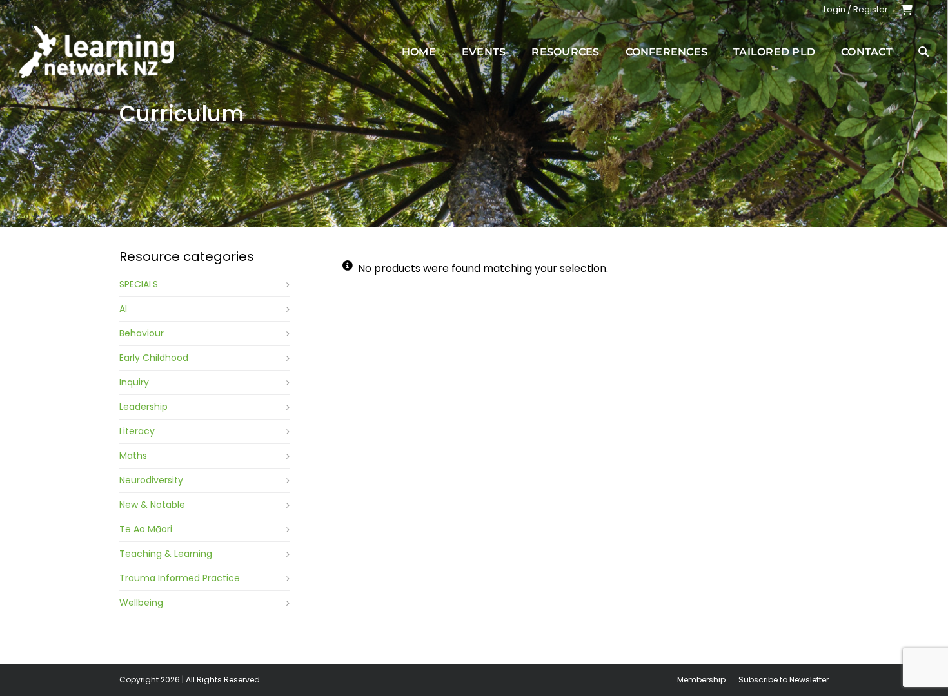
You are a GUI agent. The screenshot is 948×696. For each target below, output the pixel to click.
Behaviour (141, 333)
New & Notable (152, 504)
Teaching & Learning (165, 553)
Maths (133, 455)
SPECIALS (138, 284)
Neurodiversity (151, 480)
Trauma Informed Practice (179, 578)
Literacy (137, 431)
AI (123, 308)
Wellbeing (141, 602)
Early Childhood (153, 357)
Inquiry (134, 382)
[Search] (923, 51)
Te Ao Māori (145, 529)
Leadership (143, 406)
